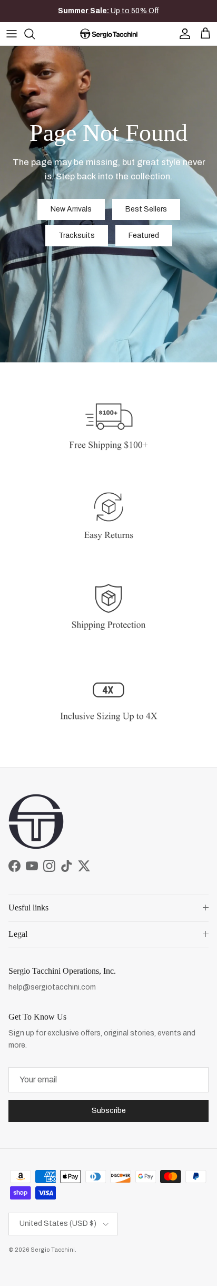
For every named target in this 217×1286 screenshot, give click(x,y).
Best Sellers (146, 209)
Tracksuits (76, 235)
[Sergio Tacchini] (109, 34)
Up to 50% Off (108, 11)
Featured (144, 235)
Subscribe (109, 1111)
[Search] (34, 33)
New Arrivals (71, 209)
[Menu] (11, 33)
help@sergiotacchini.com (52, 987)
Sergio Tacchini (53, 1249)
